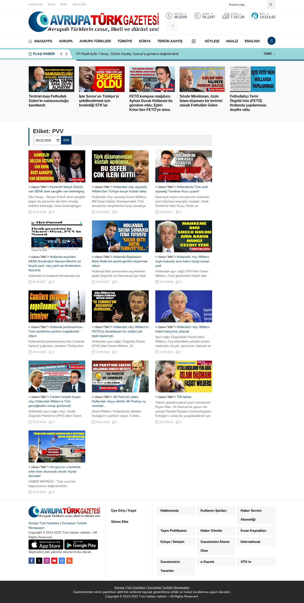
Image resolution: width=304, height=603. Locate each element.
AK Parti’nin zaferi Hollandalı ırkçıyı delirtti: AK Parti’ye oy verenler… (119, 401)
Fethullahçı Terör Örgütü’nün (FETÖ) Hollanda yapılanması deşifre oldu (248, 103)
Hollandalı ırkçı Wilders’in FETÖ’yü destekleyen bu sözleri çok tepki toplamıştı (120, 331)
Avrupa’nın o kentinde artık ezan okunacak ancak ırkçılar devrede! (54, 471)
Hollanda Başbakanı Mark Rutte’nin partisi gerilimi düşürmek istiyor (120, 261)
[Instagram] (47, 561)
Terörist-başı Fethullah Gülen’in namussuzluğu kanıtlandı (49, 100)
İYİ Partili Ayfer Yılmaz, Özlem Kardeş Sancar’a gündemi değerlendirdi (127, 54)
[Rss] (69, 561)
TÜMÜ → (269, 53)
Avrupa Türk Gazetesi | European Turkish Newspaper (152, 587)
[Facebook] (31, 561)
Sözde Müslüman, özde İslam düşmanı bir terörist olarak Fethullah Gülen (201, 100)
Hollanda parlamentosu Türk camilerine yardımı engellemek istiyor (55, 331)
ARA (66, 140)
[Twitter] (39, 561)
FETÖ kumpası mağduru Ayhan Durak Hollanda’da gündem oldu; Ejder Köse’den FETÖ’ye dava (150, 103)
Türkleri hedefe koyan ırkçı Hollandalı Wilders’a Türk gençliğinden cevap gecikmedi (54, 401)
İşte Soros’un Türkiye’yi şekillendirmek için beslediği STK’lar (99, 100)
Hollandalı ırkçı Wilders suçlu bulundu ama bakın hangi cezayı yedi (182, 261)
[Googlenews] (62, 561)
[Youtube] (54, 561)
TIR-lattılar (184, 397)
